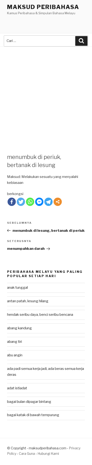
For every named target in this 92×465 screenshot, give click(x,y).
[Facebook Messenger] (39, 202)
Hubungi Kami (48, 453)
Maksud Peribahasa (43, 7)
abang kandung (19, 328)
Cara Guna (27, 453)
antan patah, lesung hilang (27, 301)
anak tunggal (17, 287)
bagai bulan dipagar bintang (29, 402)
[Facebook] (12, 202)
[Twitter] (21, 202)
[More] (58, 202)
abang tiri (14, 341)
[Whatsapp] (30, 202)
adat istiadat (17, 388)
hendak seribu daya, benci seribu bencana (40, 314)
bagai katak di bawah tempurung (33, 415)
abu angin (14, 355)
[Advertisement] (46, 95)
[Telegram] (48, 202)
